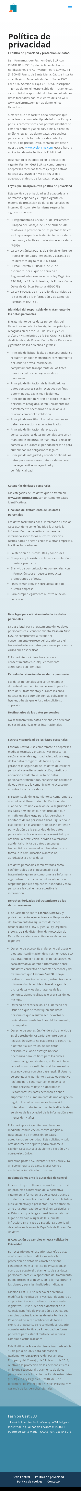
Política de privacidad (49, 1477)
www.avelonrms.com (39, 147)
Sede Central (21, 1477)
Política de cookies (29, 1481)
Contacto (53, 1481)
